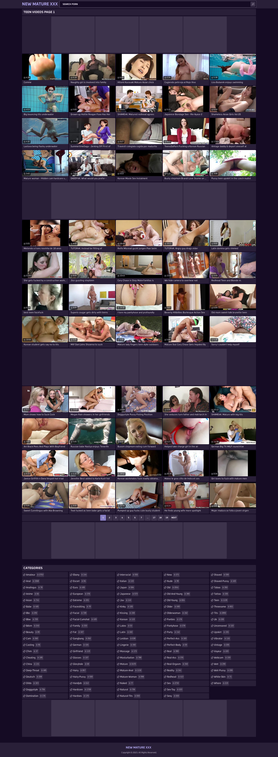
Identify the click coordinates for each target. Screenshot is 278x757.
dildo (32, 683)
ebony (79, 575)
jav (125, 600)
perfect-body (177, 645)
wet (219, 664)
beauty (33, 632)
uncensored (224, 626)
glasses (80, 658)
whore (221, 683)
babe (32, 607)
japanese (129, 594)
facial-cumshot (85, 619)
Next (174, 518)
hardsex (81, 696)
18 (160, 518)
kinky (126, 607)
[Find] (252, 4)
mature (128, 664)
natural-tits (130, 696)
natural (127, 689)
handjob (81, 683)
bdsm (32, 626)
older (173, 607)
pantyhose (176, 626)
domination (35, 696)
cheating (34, 658)
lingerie (128, 645)
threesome (223, 607)
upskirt (221, 632)
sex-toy (174, 689)
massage (128, 651)
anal (32, 581)
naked (126, 683)
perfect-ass (176, 638)
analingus (34, 587)
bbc (31, 613)
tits (220, 613)
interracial (129, 575)
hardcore (82, 689)
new (173, 575)
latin (126, 632)
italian (127, 581)
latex (126, 626)
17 (154, 518)
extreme (81, 600)
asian (32, 600)
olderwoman (177, 613)
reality (174, 670)
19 (167, 518)
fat (78, 632)
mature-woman (132, 677)
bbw (32, 619)
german (80, 645)
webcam (222, 658)
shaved (221, 575)
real (173, 651)
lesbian (127, 638)
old (173, 587)
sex (173, 683)
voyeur (221, 651)
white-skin (223, 677)
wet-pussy (223, 670)
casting (33, 645)
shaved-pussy (225, 581)
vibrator (222, 638)
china (32, 664)
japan (127, 587)
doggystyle (35, 689)
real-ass (175, 658)
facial (79, 613)
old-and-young (178, 594)
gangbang (82, 638)
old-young (176, 600)
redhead (175, 677)
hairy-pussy (83, 677)
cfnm (32, 651)
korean (127, 619)
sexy (173, 696)
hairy (79, 670)
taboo (220, 587)
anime (32, 594)
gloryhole (81, 664)
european (81, 594)
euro (79, 587)
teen (220, 600)
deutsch (34, 677)
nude (173, 581)
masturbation (130, 658)
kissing (127, 613)
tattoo (221, 594)
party (173, 632)
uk (219, 619)
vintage (221, 645)
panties (174, 619)
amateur (34, 575)
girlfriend (81, 651)
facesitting (82, 607)
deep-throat (36, 670)
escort (79, 581)
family (80, 626)
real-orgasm (177, 664)
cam (32, 638)
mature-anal (130, 670)
